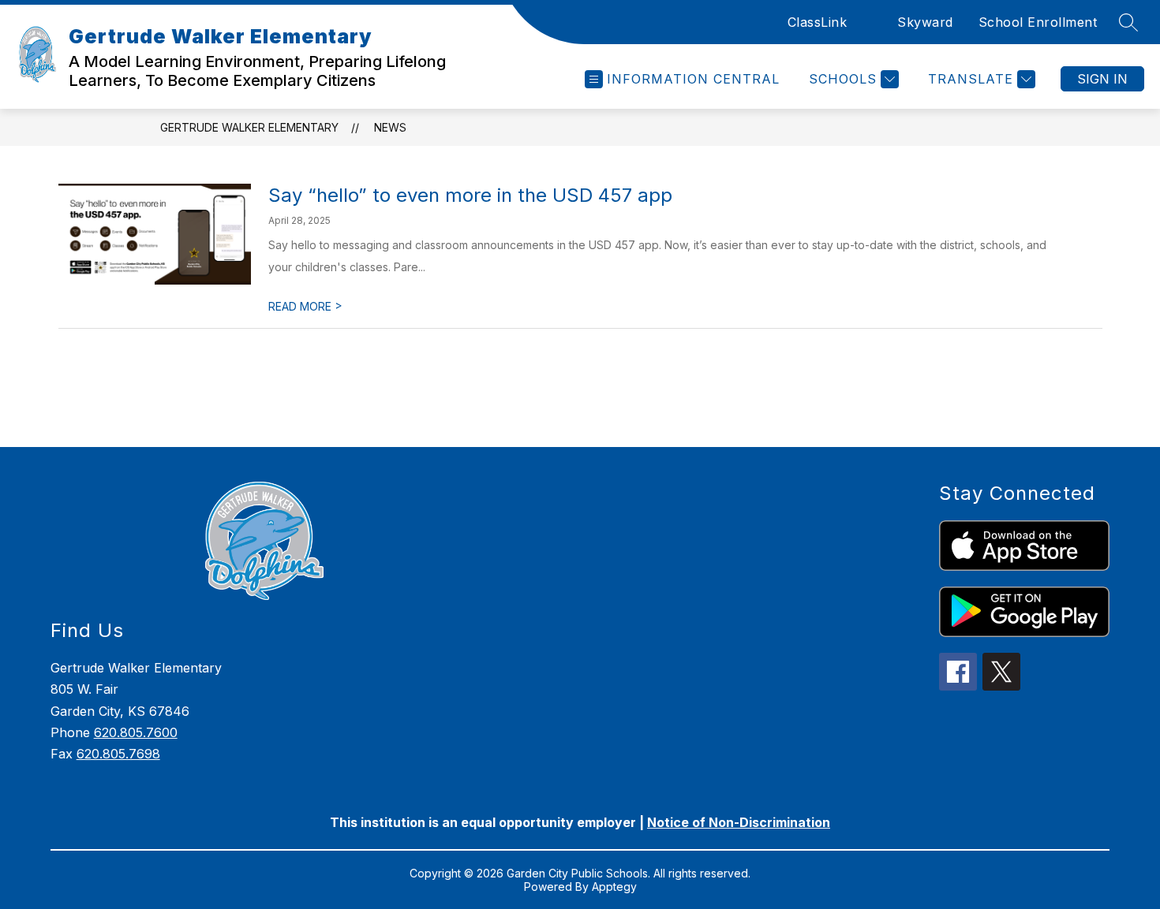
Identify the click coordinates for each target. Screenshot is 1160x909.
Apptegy (614, 886)
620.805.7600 (136, 732)
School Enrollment (1038, 22)
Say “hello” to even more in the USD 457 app (470, 195)
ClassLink (818, 22)
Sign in (1102, 79)
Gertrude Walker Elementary (249, 127)
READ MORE (305, 306)
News (390, 127)
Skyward (925, 22)
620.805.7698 (118, 754)
